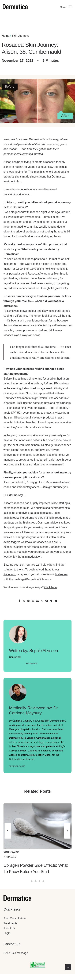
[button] (37, 826)
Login (6, 933)
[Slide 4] (43, 881)
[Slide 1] (32, 881)
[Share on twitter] (24, 601)
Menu (63, 7)
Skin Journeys (20, 35)
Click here (50, 587)
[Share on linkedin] (37, 601)
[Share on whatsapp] (42, 601)
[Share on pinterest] (33, 601)
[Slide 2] (36, 881)
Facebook (9, 574)
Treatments (10, 923)
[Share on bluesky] (46, 601)
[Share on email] (56, 601)
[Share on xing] (51, 601)
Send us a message (15, 953)
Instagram (61, 574)
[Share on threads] (28, 601)
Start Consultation (14, 918)
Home (5, 35)
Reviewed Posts (17, 766)
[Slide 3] (40, 881)
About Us (9, 928)
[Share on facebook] (19, 601)
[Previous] (7, 846)
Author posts (31, 663)
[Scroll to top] (68, 966)
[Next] (67, 846)
